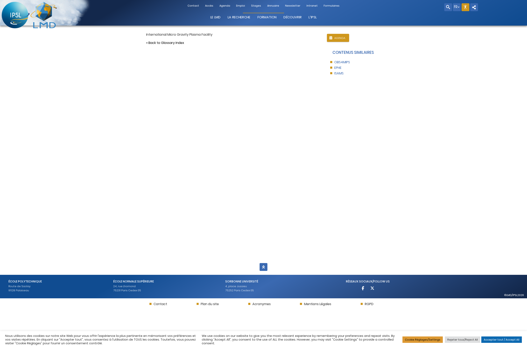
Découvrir (292, 17)
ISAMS (339, 73)
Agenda (224, 5)
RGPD (369, 304)
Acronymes (261, 304)
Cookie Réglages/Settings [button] (422, 340)
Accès (209, 5)
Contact (193, 5)
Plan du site (210, 304)
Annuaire (273, 5)
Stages (256, 5)
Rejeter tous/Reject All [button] (462, 340)
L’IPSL (313, 17)
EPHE (338, 68)
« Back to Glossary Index (165, 42)
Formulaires (331, 5)
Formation (267, 17)
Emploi (240, 5)
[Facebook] (363, 288)
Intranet (312, 5)
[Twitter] (372, 288)
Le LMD (215, 17)
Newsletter (292, 5)
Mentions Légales (317, 304)
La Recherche (239, 17)
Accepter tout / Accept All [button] (501, 340)
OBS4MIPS (342, 62)
